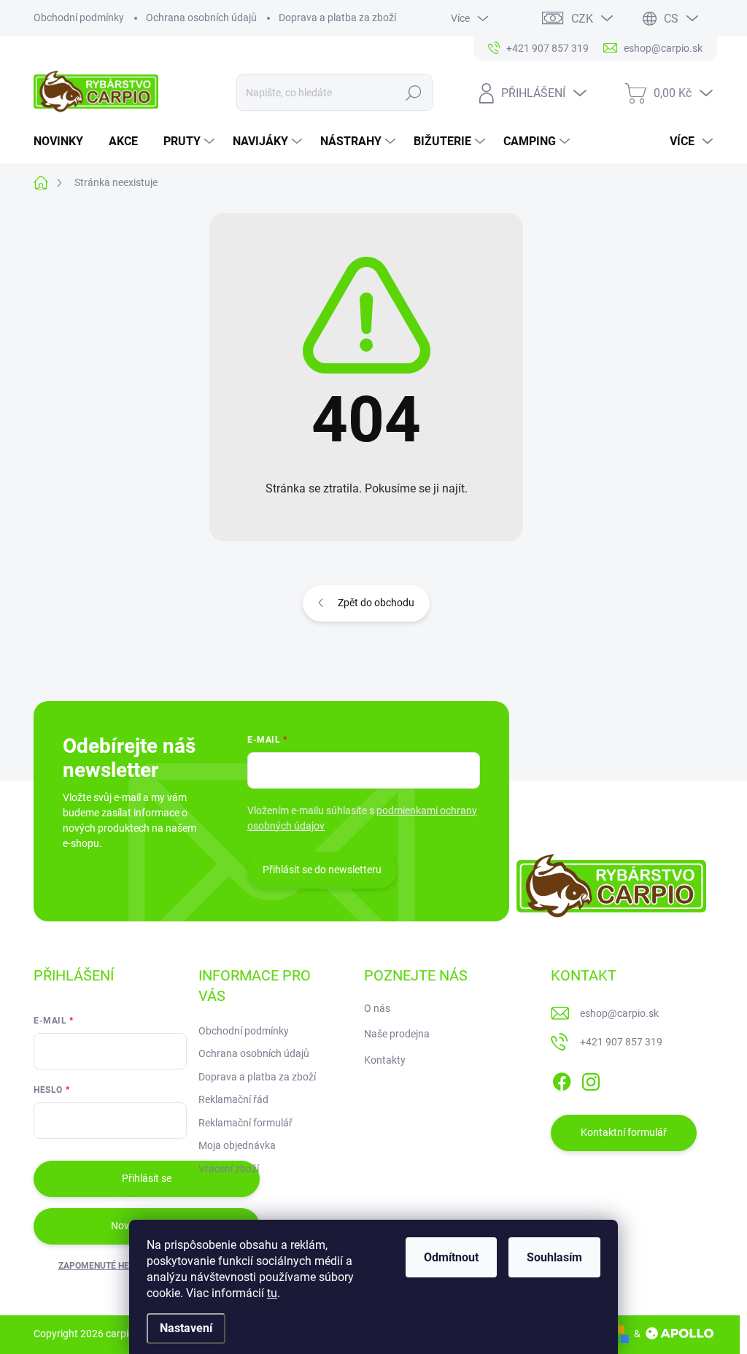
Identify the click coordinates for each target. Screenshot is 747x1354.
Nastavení (186, 1328)
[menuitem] (64, 141)
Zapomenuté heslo (101, 1266)
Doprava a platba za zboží (337, 17)
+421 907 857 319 (621, 1042)
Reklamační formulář (245, 1123)
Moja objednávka (237, 1145)
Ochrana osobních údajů (201, 17)
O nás (377, 1008)
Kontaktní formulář (624, 1132)
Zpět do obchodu (376, 602)
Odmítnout (451, 1257)
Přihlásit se (146, 1178)
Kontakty (385, 1060)
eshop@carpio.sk (619, 1013)
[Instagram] (591, 1079)
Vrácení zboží (228, 1169)
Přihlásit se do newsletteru (322, 869)
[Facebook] (562, 1079)
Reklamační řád (233, 1099)
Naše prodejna (397, 1034)
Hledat (413, 92)
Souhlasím (554, 1257)
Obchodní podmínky (79, 17)
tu (272, 1293)
